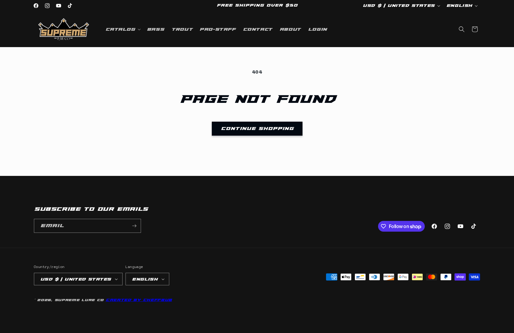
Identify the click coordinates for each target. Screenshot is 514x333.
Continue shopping (257, 128)
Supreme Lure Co (79, 300)
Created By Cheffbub (139, 300)
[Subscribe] (134, 226)
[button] (122, 29)
